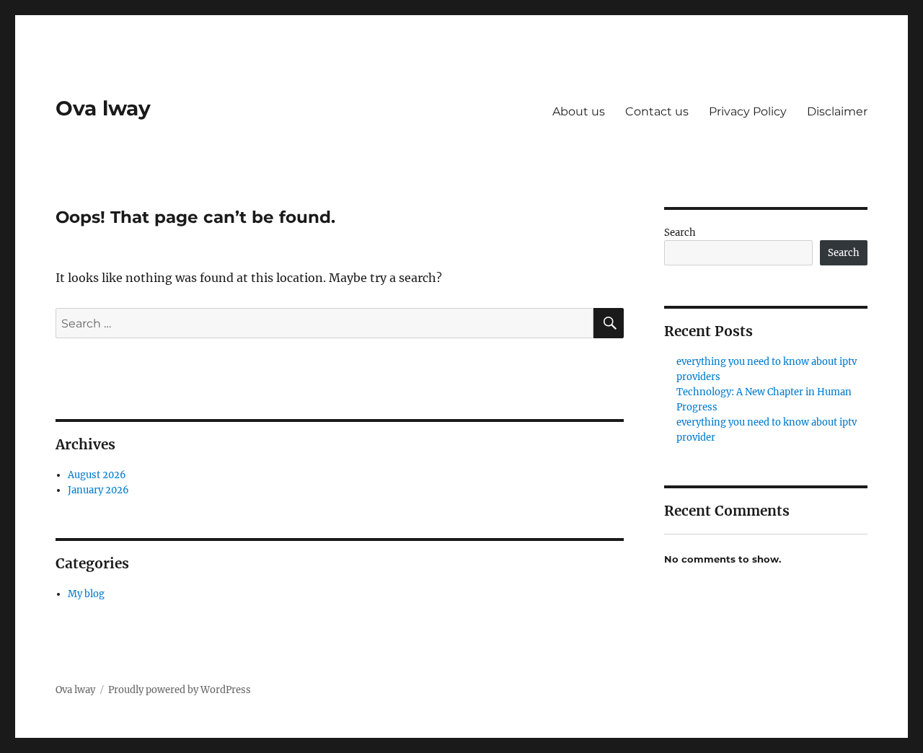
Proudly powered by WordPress (179, 690)
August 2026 (97, 475)
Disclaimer (837, 111)
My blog (86, 594)
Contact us (657, 111)
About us (578, 111)
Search (680, 232)
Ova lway (103, 108)
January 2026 (98, 490)
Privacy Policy (748, 111)
